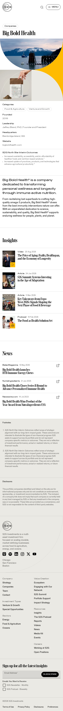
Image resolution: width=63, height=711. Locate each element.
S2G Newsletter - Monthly (17, 685)
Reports (38, 621)
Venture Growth (11, 605)
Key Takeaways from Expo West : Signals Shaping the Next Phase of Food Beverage (35, 302)
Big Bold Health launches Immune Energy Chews (17, 371)
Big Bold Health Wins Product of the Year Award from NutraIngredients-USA (24, 403)
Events (37, 638)
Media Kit (38, 634)
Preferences (53, 707)
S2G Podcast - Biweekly (17, 689)
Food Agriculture (11, 624)
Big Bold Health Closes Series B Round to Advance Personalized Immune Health (24, 387)
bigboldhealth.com (12, 145)
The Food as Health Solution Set (35, 320)
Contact (6, 595)
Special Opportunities (12, 609)
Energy (5, 620)
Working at (41, 648)
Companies (7, 587)
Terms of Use (8, 707)
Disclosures (39, 707)
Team (5, 591)
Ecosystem (39, 583)
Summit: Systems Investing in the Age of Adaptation (34, 278)
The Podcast (42, 617)
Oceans (6, 628)
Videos (37, 625)
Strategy (6, 583)
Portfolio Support (42, 599)
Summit (40, 595)
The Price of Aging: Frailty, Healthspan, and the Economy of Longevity (39, 257)
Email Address (11, 673)
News (37, 629)
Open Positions (41, 652)
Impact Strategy (42, 603)
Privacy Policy (24, 707)
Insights (37, 613)
